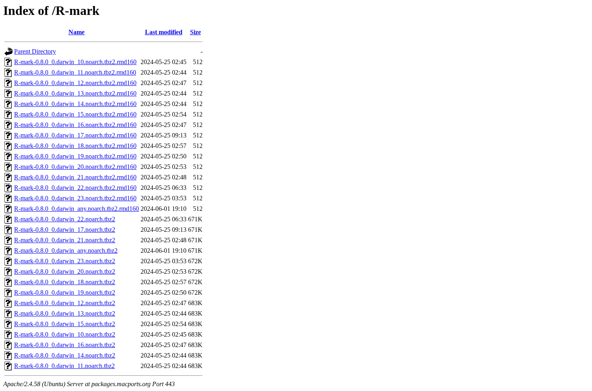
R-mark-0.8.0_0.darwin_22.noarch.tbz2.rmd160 (75, 187)
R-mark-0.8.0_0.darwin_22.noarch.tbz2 (64, 219)
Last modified (163, 32)
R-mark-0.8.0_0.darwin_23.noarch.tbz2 (64, 261)
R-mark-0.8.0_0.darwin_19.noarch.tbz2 (64, 292)
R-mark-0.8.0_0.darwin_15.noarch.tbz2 (64, 323)
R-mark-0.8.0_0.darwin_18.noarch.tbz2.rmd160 (75, 145)
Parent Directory (35, 51)
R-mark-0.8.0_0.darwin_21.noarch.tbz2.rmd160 (75, 177)
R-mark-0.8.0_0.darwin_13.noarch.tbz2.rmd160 (75, 93)
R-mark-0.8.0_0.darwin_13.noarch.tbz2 (64, 313)
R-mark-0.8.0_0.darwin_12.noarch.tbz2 (64, 302)
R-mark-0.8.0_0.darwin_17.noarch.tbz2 (64, 229)
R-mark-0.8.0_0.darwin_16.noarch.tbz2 (64, 344)
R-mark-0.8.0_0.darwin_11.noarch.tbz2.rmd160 (75, 72)
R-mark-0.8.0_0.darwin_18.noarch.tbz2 (64, 282)
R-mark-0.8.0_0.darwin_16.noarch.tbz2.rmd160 (75, 124)
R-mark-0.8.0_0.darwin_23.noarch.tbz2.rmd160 (75, 198)
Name (76, 32)
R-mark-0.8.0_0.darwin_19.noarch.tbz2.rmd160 (75, 156)
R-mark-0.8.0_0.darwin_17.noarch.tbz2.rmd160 (75, 135)
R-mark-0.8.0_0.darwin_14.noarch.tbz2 (64, 355)
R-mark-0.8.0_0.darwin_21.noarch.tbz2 (64, 240)
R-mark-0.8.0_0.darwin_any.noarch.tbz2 (66, 250)
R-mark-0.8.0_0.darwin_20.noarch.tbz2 (64, 271)
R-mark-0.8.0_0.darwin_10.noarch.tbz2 (64, 334)
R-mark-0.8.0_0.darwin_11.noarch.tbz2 (64, 365)
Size (195, 32)
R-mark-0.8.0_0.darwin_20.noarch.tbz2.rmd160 (75, 166)
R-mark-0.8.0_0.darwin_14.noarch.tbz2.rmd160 (75, 103)
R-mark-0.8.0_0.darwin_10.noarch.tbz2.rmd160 (75, 61)
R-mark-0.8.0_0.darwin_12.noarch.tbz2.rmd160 (75, 82)
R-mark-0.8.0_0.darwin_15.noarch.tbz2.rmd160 (75, 114)
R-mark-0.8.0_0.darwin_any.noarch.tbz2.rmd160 (76, 208)
